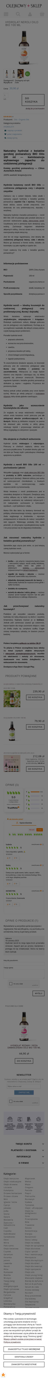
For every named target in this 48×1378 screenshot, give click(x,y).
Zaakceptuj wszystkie (24, 1364)
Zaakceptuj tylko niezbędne (24, 1349)
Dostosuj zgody (24, 1357)
